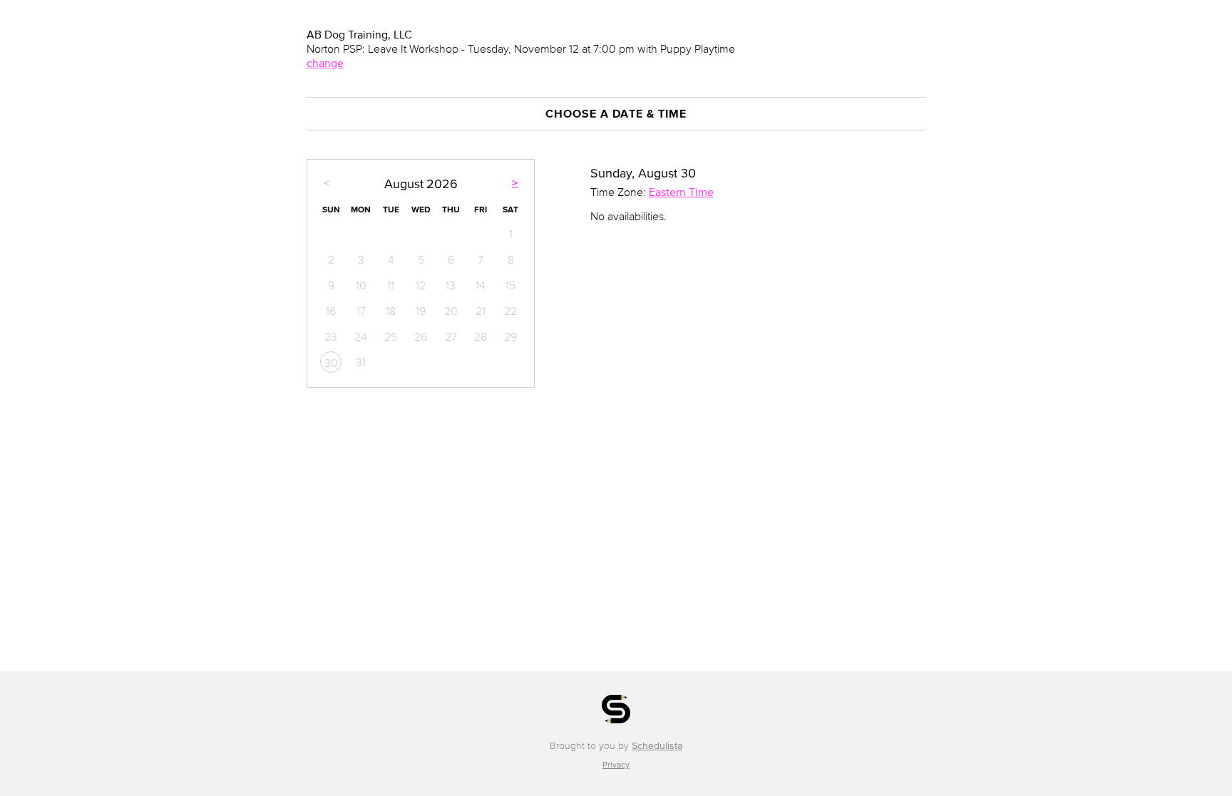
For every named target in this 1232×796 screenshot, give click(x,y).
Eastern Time (681, 191)
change (325, 62)
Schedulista (657, 745)
